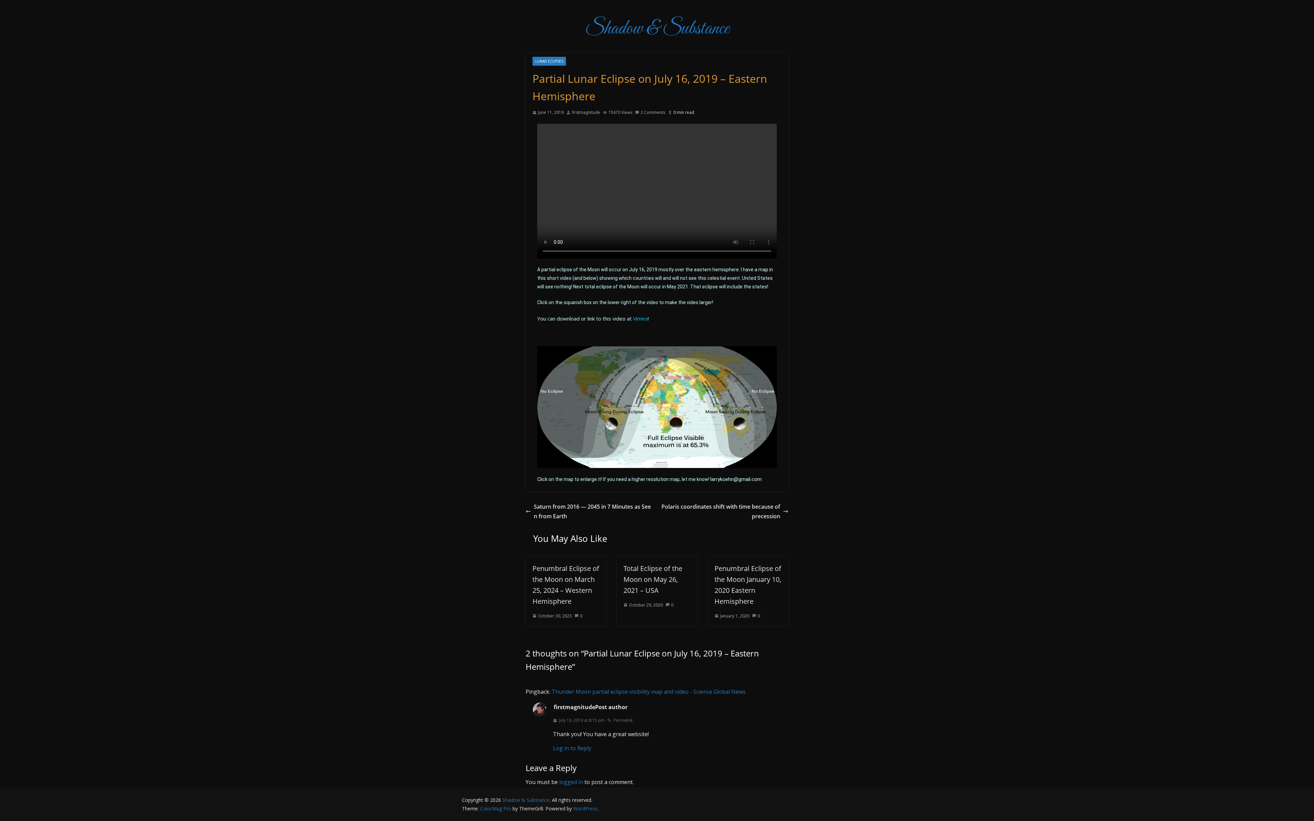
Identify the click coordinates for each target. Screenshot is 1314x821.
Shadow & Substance (657, 29)
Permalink (623, 720)
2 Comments (653, 112)
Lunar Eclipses (549, 61)
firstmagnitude (586, 112)
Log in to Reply (572, 748)
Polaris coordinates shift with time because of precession (720, 511)
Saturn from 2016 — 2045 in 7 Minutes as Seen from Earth (592, 511)
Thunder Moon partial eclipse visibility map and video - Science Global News (649, 691)
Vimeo (640, 318)
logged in (571, 782)
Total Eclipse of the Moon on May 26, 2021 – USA (652, 579)
